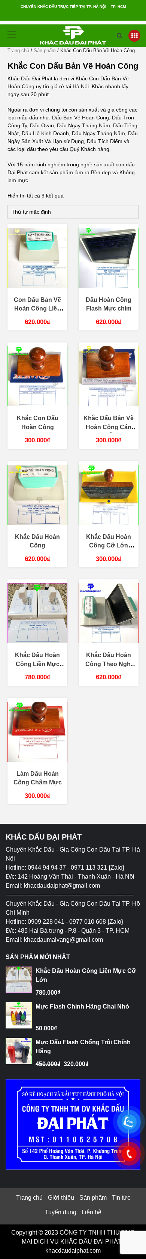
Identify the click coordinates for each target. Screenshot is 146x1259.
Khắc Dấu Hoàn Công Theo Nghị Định (108, 664)
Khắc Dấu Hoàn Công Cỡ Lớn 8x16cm (108, 546)
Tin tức (121, 1197)
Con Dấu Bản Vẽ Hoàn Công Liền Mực (37, 309)
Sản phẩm (45, 50)
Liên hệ (91, 1212)
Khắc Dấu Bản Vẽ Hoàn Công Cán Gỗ (108, 427)
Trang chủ (18, 50)
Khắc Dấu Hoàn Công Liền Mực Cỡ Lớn (37, 664)
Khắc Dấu (41, 849)
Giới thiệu (61, 1197)
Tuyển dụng (60, 1212)
